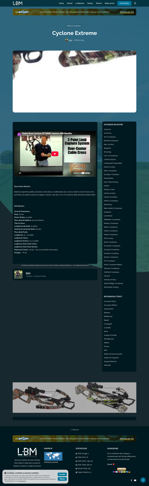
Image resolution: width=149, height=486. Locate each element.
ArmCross (107, 133)
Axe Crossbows (110, 137)
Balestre (107, 313)
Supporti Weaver (110, 361)
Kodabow (107, 212)
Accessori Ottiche (110, 305)
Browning (107, 152)
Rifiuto (62, 479)
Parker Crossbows (74, 26)
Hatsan (106, 186)
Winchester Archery (111, 287)
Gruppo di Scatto (110, 335)
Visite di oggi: (82, 453)
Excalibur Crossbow (111, 174)
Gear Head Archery (111, 182)
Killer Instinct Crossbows (113, 208)
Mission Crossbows (111, 223)
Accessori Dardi (110, 301)
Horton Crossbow (110, 197)
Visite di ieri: (81, 457)
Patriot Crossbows (111, 235)
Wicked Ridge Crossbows (113, 283)
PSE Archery (108, 238)
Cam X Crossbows (111, 156)
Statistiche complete (51, 462)
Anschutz (107, 129)
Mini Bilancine (109, 339)
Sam (70, 40)
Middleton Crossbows (112, 220)
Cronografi (108, 324)
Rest (105, 350)
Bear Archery (109, 144)
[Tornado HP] (43, 397)
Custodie (107, 328)
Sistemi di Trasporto (111, 358)
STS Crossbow (109, 261)
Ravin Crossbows (110, 242)
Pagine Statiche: (83, 472)
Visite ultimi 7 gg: (83, 461)
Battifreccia (108, 316)
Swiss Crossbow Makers (113, 265)
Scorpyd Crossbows (111, 250)
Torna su (75, 430)
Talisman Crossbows (111, 268)
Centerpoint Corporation (113, 163)
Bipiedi (106, 320)
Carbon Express (110, 159)
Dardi (106, 331)
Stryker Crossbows (111, 257)
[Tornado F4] (105, 397)
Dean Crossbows (110, 171)
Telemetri (107, 365)
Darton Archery (109, 167)
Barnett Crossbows (111, 141)
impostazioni (22, 481)
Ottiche (106, 343)
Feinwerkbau (108, 178)
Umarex (107, 276)
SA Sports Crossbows (112, 246)
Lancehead (108, 216)
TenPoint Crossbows (111, 272)
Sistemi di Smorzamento (113, 354)
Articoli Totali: (82, 468)
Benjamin (107, 148)
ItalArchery (108, 204)
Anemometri (108, 309)
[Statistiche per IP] (58, 456)
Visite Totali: (81, 465)
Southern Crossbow (111, 253)
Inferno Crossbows (111, 201)
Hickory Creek (109, 189)
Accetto (62, 474)
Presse (106, 346)
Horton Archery (110, 193)
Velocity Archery (110, 280)
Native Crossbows (111, 227)
